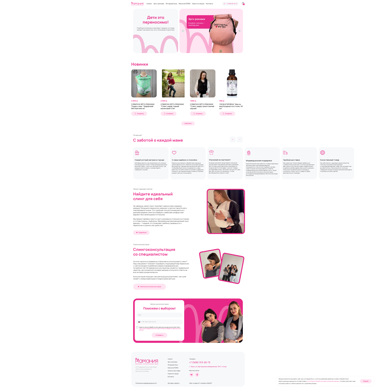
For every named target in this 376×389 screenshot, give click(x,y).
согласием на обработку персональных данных (160, 329)
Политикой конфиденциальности (148, 328)
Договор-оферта (173, 383)
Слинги (149, 4)
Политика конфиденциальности (146, 383)
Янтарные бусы (171, 4)
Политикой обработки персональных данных (323, 381)
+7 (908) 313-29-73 (199, 362)
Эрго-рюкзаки (158, 4)
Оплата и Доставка (174, 371)
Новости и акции (198, 4)
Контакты (209, 4)
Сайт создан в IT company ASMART (200, 383)
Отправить (159, 335)
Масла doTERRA (184, 4)
